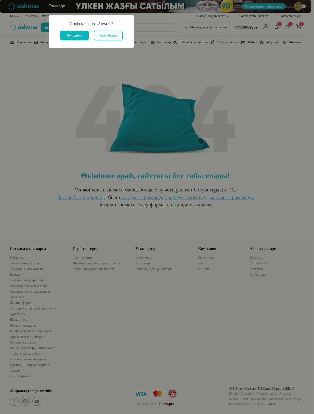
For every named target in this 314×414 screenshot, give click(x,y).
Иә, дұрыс (74, 35)
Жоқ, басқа (108, 35)
